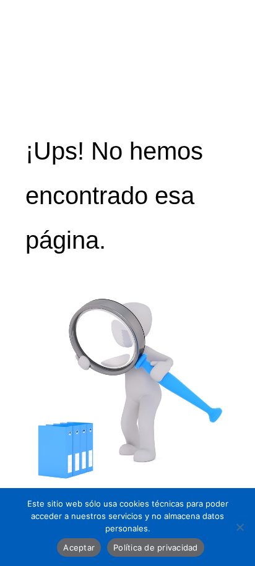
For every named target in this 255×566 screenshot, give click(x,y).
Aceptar (79, 547)
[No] (239, 527)
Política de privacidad (155, 547)
